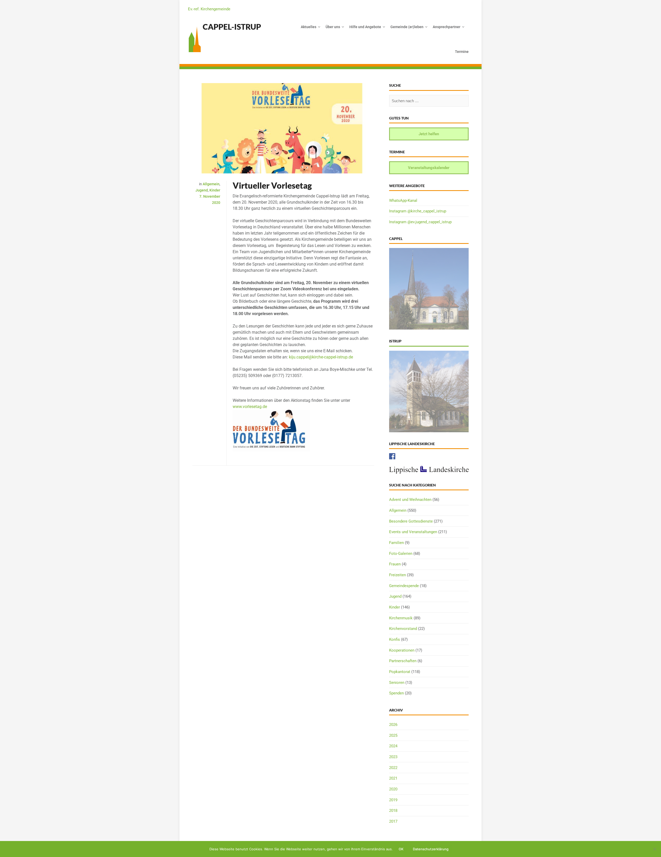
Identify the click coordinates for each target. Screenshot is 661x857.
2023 (393, 757)
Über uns (333, 27)
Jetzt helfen (429, 134)
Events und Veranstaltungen (413, 532)
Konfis (394, 639)
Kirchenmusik (401, 618)
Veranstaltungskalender (429, 167)
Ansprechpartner (446, 27)
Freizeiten (397, 575)
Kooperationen (401, 650)
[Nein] (654, 849)
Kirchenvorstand (403, 628)
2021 (393, 778)
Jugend (201, 190)
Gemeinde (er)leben (406, 27)
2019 (393, 800)
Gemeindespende (404, 585)
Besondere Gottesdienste (411, 521)
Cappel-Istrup (232, 26)
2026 (393, 724)
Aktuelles (308, 27)
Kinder (214, 190)
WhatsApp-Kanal (403, 200)
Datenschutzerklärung (430, 849)
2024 (393, 746)
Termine (462, 52)
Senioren (396, 682)
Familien (396, 542)
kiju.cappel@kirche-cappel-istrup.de (321, 357)
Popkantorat (399, 671)
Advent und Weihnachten (410, 499)
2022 (393, 767)
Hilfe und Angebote (365, 27)
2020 (393, 789)
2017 (393, 821)
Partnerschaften (402, 661)
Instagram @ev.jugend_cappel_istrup (420, 222)
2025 (393, 735)
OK (401, 849)
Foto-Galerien (400, 553)
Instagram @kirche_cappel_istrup (417, 211)
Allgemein (211, 184)
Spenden (396, 693)
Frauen (395, 564)
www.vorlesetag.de (250, 406)
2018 (393, 810)
